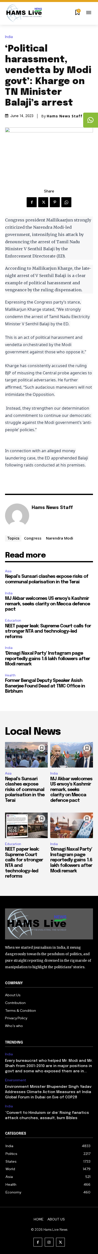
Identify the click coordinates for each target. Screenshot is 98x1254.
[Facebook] (32, 202)
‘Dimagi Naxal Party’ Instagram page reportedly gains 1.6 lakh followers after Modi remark (47, 658)
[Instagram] (49, 1242)
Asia (8, 571)
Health (10, 675)
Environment (15, 1080)
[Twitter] (43, 202)
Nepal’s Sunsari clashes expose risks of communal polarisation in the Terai (24, 790)
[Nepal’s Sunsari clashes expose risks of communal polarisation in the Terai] (26, 755)
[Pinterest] (55, 202)
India (9, 37)
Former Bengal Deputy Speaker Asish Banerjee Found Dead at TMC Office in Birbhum (45, 686)
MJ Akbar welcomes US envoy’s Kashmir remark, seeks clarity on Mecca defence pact (47, 604)
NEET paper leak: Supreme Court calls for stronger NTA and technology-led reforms (48, 631)
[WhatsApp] (66, 202)
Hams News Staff (64, 116)
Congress (32, 538)
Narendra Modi (59, 538)
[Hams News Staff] (17, 516)
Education (13, 620)
